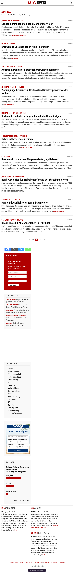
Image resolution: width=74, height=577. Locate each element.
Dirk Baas (14, 58)
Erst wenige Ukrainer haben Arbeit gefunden (25, 46)
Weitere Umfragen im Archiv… (22, 500)
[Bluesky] (21, 249)
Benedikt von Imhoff (19, 35)
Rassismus (12, 399)
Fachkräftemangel (15, 413)
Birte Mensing (9, 104)
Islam (10, 382)
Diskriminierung (14, 396)
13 (40, 240)
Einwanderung (13, 410)
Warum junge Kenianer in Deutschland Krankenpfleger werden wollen (34, 91)
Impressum (54, 562)
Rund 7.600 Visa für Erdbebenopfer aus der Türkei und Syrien (34, 179)
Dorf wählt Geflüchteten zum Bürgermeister (24, 202)
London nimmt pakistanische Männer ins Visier (27, 23)
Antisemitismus (14, 388)
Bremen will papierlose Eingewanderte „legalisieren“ (30, 159)
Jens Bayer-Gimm (26, 148)
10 (29, 240)
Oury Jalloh (12, 405)
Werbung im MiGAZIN (26, 562)
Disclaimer (62, 562)
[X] (14, 249)
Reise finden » (17, 450)
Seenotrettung (13, 371)
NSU (9, 402)
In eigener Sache (13, 562)
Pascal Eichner (58, 211)
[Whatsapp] (28, 249)
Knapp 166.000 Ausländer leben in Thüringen (26, 223)
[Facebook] (8, 249)
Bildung (11, 394)
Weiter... (44, 555)
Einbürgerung (13, 408)
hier (15, 530)
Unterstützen (38, 562)
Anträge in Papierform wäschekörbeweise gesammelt (30, 69)
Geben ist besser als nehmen (17, 139)
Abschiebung (13, 380)
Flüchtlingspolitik (14, 374)
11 (33, 240)
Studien (11, 368)
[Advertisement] (17, 345)
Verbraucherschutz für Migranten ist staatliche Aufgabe (31, 116)
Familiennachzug (14, 377)
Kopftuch (11, 385)
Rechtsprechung (14, 391)
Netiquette (46, 562)
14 (44, 240)
